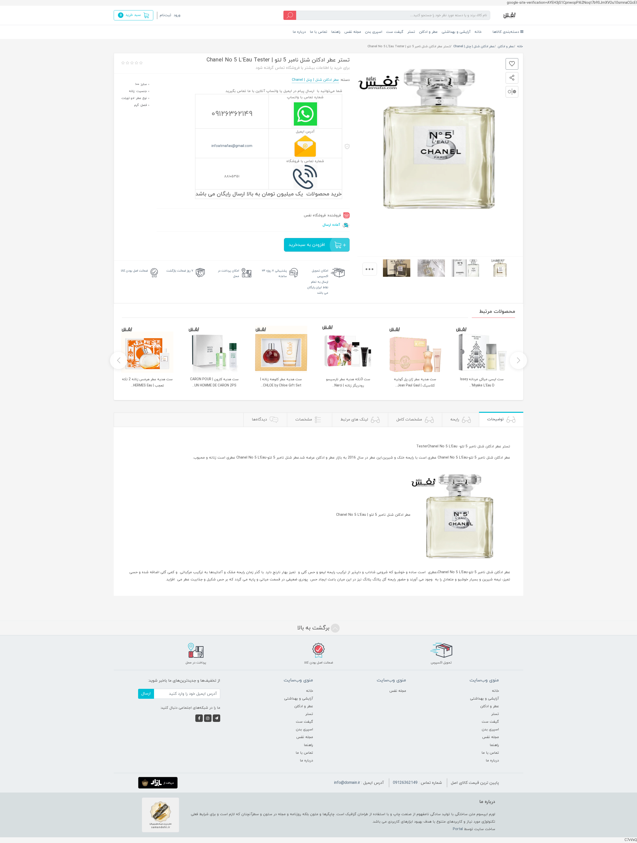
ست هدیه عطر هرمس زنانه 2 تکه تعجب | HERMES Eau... (147, 382)
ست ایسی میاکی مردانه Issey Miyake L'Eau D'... (482, 382)
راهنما (335, 32)
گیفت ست (394, 32)
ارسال (146, 693)
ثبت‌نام (165, 15)
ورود (177, 15)
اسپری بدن (373, 32)
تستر (411, 32)
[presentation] (369, 269)
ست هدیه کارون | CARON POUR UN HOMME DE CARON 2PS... (214, 382)
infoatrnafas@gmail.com (232, 146)
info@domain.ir (347, 783)
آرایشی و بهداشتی (456, 32)
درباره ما (299, 32)
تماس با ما (318, 32)
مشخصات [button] (304, 419)
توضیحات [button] (496, 419)
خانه (478, 32)
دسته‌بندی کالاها (506, 32)
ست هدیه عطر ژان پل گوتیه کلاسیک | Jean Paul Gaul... (415, 382)
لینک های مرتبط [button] (354, 419)
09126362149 (405, 783)
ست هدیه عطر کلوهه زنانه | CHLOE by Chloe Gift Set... (281, 382)
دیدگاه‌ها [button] (260, 419)
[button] (133, 15)
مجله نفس (352, 32)
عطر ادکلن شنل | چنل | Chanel (315, 80)
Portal (458, 829)
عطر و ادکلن (428, 32)
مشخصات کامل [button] (409, 419)
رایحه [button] (455, 419)
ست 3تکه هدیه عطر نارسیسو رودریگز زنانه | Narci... (348, 382)
